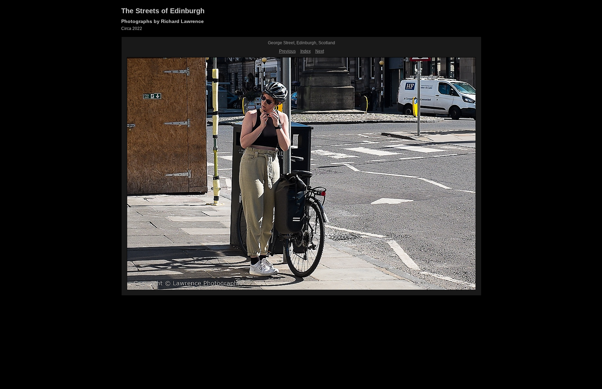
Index (305, 51)
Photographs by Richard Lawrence (162, 21)
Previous (287, 51)
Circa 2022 (131, 28)
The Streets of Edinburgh (162, 11)
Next (319, 51)
